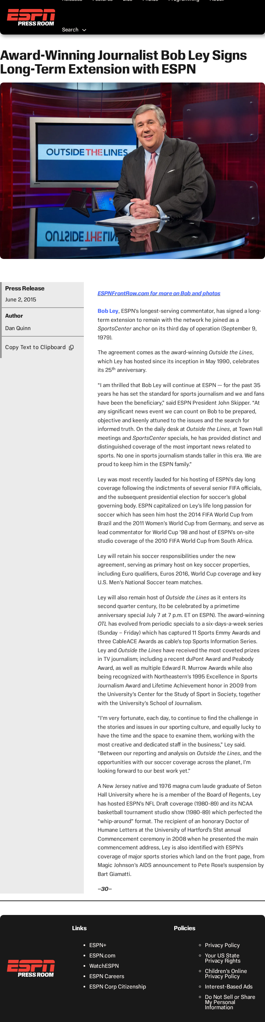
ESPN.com (102, 955)
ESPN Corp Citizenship (117, 986)
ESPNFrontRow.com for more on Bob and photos (159, 293)
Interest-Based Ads (229, 986)
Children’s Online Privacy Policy (226, 974)
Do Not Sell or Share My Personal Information (230, 1002)
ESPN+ (98, 945)
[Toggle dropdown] (84, 30)
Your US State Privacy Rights (223, 958)
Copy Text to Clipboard (35, 347)
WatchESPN (104, 966)
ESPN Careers (106, 976)
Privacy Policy (222, 945)
